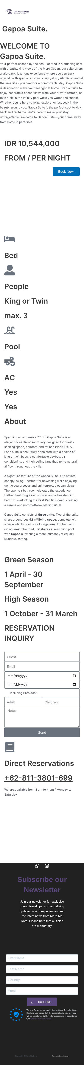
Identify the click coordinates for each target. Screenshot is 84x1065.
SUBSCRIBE (45, 1002)
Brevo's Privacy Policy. (41, 1019)
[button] (74, 11)
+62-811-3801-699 (38, 777)
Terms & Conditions (60, 1056)
